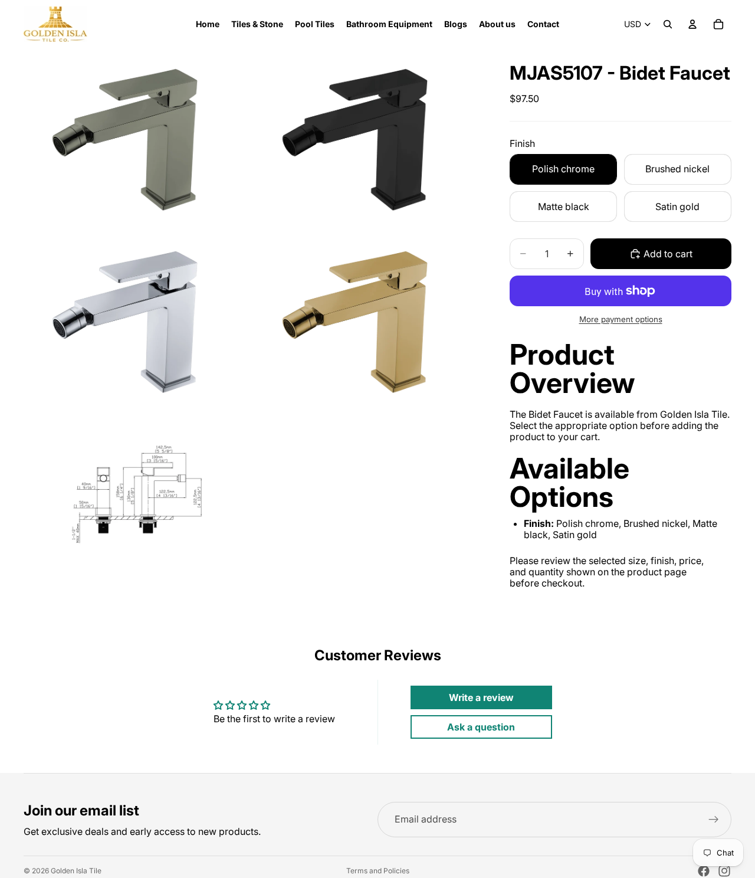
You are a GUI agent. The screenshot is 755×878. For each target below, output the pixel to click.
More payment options (620, 319)
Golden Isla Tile (76, 870)
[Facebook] (704, 871)
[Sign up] (713, 819)
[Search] (668, 24)
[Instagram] (724, 871)
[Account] (692, 24)
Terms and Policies (377, 871)
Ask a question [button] (481, 727)
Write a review (481, 697)
